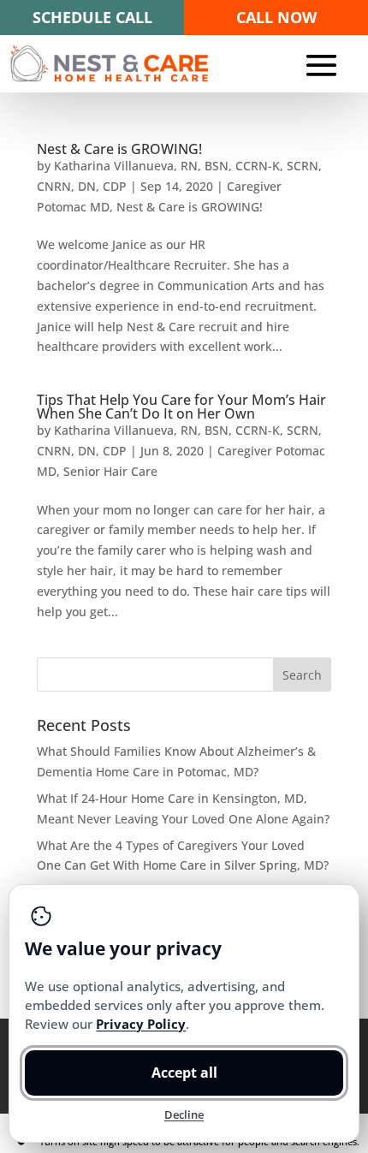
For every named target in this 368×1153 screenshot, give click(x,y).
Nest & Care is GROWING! (119, 149)
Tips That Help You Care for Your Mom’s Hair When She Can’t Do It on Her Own (181, 406)
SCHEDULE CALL (92, 17)
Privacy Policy (141, 1023)
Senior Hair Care (110, 471)
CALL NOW (276, 17)
